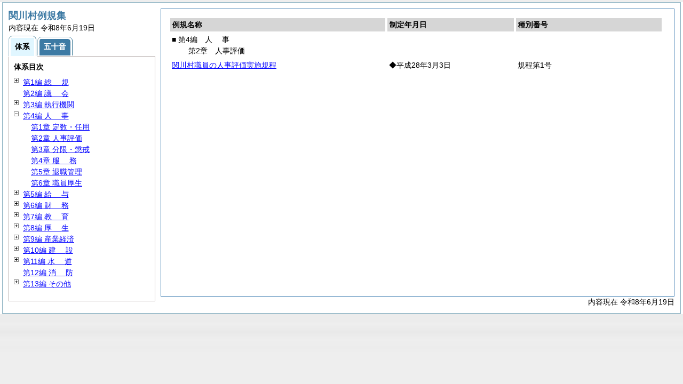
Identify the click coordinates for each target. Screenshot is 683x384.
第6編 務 (46, 205)
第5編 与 (46, 194)
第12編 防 (48, 272)
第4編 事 (46, 115)
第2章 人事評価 (56, 138)
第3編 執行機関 (48, 104)
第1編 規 (46, 82)
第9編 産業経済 (48, 239)
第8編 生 (46, 227)
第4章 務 (54, 160)
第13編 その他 (47, 283)
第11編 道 (47, 261)
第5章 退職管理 (56, 171)
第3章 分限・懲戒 (60, 149)
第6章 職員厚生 (56, 183)
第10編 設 (48, 250)
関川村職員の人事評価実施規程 (224, 65)
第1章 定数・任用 (60, 127)
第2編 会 (46, 93)
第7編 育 (46, 216)
